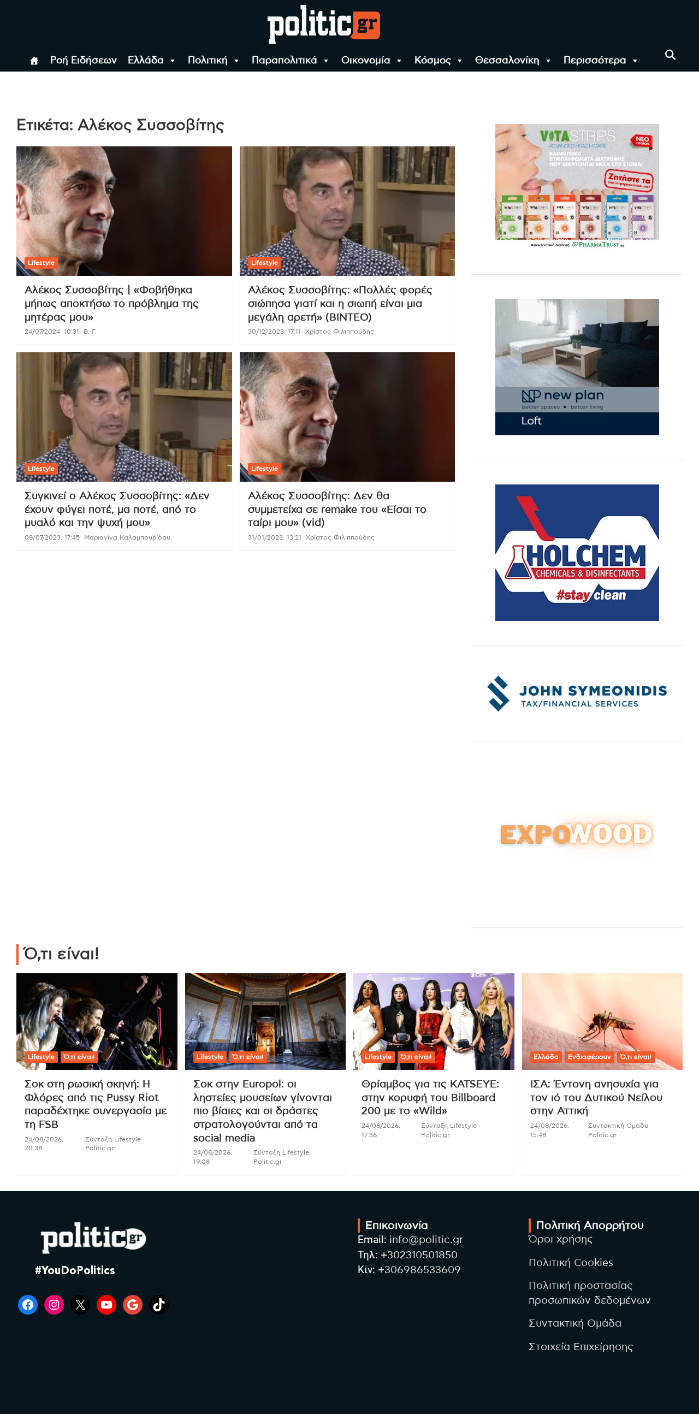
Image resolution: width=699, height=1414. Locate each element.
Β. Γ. (90, 331)
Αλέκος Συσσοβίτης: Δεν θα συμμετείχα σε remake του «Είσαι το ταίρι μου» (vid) (337, 509)
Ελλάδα (146, 61)
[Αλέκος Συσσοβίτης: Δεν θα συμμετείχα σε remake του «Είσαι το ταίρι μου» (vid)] (347, 417)
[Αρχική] (34, 61)
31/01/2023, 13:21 (274, 537)
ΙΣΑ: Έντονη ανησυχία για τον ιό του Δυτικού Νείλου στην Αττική (596, 1097)
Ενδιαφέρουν (589, 1057)
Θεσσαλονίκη (507, 61)
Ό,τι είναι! (79, 1057)
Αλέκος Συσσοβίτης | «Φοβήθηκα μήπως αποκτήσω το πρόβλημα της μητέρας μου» (112, 303)
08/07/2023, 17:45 (52, 537)
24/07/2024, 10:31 (52, 331)
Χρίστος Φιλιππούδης (339, 331)
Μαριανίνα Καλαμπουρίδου (127, 537)
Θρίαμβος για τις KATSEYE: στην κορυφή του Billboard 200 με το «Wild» (430, 1097)
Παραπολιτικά (284, 61)
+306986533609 (419, 1270)
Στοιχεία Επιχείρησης (581, 1347)
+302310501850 (419, 1255)
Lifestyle (41, 262)
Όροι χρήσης (561, 1239)
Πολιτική (208, 61)
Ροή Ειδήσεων (83, 61)
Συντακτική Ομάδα (575, 1323)
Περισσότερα (595, 61)
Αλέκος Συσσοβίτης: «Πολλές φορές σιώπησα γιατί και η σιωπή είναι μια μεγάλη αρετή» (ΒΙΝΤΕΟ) (340, 303)
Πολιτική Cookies (571, 1263)
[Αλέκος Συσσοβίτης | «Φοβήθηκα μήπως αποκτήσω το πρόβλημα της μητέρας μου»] (124, 211)
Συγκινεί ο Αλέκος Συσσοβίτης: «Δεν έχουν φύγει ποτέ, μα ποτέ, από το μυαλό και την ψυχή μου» (117, 509)
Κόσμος (432, 61)
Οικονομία (365, 61)
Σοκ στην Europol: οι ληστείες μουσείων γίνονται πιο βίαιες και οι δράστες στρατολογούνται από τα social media (262, 1111)
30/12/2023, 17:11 (274, 331)
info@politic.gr (426, 1240)
